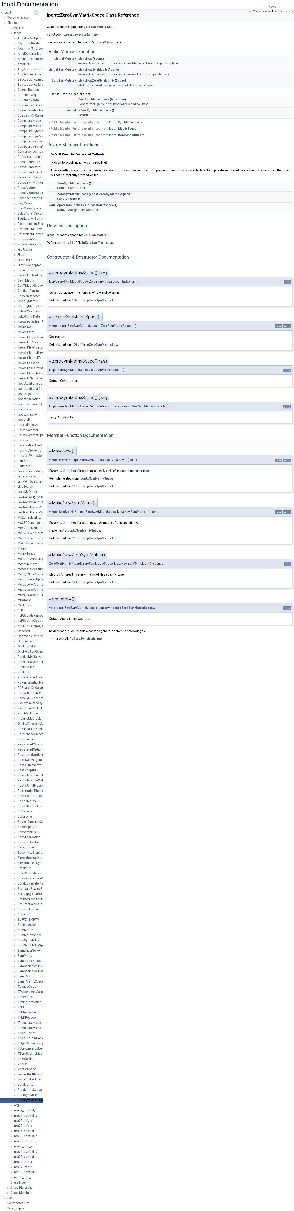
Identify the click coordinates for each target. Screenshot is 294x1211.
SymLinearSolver (29, 950)
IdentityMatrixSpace (32, 306)
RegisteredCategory (32, 744)
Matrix (22, 548)
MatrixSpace (26, 553)
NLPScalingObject (30, 620)
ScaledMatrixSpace (31, 806)
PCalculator (26, 667)
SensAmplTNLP (28, 832)
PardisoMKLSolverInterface (37, 656)
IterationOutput (28, 440)
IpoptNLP (24, 419)
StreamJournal (28, 909)
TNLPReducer (27, 1017)
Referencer (25, 739)
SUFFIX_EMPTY (28, 919)
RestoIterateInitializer (33, 775)
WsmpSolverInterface (33, 1079)
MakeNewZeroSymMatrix (96, 80)
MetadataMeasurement (34, 569)
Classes (13, 22)
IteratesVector (28, 430)
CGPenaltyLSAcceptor (33, 105)
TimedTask (26, 997)
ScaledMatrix (27, 801)
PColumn (24, 672)
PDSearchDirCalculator (33, 687)
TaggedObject (27, 986)
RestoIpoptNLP (28, 770)
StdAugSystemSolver (33, 894)
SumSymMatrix (28, 940)
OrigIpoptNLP (27, 646)
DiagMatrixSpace (29, 208)
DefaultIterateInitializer (34, 156)
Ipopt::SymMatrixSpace (125, 122)
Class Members (21, 1192)
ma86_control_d (25, 1131)
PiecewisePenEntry (31, 708)
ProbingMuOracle (30, 718)
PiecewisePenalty (30, 703)
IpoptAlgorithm (28, 394)
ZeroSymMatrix (28, 1095)
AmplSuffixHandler (30, 59)
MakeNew (85, 58)
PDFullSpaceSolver (30, 677)
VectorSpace (27, 1069)
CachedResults (28, 89)
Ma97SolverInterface (32, 543)
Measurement (27, 564)
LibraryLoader (27, 476)
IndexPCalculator (29, 311)
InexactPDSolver (29, 363)
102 (74, 300)
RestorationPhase (30, 790)
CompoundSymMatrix (33, 131)
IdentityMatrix (27, 301)
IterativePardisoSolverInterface (39, 445)
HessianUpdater (29, 296)
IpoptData (24, 409)
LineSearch (25, 486)
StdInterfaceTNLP (30, 899)
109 (74, 344)
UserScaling (26, 1058)
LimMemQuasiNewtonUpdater (39, 481)
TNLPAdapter (27, 1012)
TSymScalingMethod (32, 1053)
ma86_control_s (25, 1136)
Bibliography (15, 1208)
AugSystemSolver (30, 74)
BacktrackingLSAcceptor (35, 84)
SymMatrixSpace (30, 961)
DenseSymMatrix (30, 177)
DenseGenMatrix (29, 162)
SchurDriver (26, 816)
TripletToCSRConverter (34, 1038)
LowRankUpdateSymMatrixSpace (41, 512)
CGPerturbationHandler (34, 110)
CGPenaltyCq (27, 95)
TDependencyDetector (34, 991)
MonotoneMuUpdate (32, 579)
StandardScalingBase (33, 888)
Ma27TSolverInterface (33, 517)
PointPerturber (28, 713)
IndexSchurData (29, 316)
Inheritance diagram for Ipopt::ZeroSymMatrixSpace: (85, 42)
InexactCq (25, 327)
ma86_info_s (23, 1146)
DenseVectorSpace (31, 193)
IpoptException (28, 414)
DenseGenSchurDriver (33, 172)
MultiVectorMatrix (30, 584)
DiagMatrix (25, 203)
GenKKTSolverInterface (34, 275)
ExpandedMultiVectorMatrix (37, 229)
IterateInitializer (29, 425)
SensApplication (29, 837)
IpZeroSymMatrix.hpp (80, 34)
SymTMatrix (26, 976)
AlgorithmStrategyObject (35, 48)
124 (74, 582)
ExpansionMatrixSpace (34, 244)
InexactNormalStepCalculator (38, 352)
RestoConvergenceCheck (35, 760)
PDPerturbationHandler (34, 682)
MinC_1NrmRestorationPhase (38, 574)
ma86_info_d (23, 1141)
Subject (23, 914)
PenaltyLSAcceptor (31, 698)
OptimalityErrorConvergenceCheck (42, 636)
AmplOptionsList (29, 53)
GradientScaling (29, 290)
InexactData (26, 332)
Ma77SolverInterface (32, 533)
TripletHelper (27, 1033)
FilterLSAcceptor (29, 265)
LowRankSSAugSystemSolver (38, 502)
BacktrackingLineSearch (34, 79)
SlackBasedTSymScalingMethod (40, 863)
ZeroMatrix (25, 1084)
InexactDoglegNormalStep (36, 337)
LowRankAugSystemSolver (36, 497)
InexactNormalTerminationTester (41, 357)
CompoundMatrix (30, 120)
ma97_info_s (23, 1167)
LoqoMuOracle (28, 492)
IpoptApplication (29, 399)
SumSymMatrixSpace (33, 945)
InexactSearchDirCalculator (37, 373)
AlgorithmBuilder (29, 43)
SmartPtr (24, 868)
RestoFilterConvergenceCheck (39, 765)
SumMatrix (25, 930)
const (100, 58)
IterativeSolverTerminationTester (41, 450)
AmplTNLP (25, 64)
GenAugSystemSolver (33, 270)
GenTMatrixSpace (30, 285)
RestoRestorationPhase (34, 796)
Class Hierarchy (21, 1187)
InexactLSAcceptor (31, 342)
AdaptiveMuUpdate (31, 38)
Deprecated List (18, 1203)
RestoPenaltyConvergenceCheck (40, 785)
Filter (21, 254)
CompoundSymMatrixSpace (37, 136)
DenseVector (27, 187)
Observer (24, 631)
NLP (20, 610)
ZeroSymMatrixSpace (33, 1100)
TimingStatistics (29, 1002)
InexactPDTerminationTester (38, 368)
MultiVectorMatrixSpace (35, 589)
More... (111, 27)
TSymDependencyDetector (37, 1043)
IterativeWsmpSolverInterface (39, 455)
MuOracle (24, 600)
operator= (64, 205)
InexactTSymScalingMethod (37, 378)
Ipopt (7, 12)
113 (74, 486)
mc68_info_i (23, 1177)
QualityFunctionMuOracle (35, 723)
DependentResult (30, 198)
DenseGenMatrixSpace (34, 167)
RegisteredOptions (31, 754)
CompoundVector (30, 141)
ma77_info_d (23, 1120)
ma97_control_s (25, 1156)
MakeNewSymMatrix (92, 69)
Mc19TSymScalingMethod (36, 559)
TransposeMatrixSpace (34, 1028)
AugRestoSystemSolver (34, 69)
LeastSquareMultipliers (34, 471)
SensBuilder (26, 847)
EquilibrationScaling (31, 218)
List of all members (283, 11)
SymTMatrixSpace (31, 981)
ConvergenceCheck (31, 151)
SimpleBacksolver (30, 857)
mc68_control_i (25, 1172)
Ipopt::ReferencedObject (126, 135)
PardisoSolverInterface (34, 662)
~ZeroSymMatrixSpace (94, 110)
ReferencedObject (30, 734)
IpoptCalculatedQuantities (36, 404)
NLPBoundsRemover (32, 615)
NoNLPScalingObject (32, 626)
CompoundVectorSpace (34, 146)
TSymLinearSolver (30, 1048)
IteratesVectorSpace (32, 435)
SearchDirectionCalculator (36, 821)
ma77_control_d (25, 1110)
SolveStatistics (28, 873)
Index (115, 99)
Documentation (18, 17)
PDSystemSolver (29, 693)
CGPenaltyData (28, 100)
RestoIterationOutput (33, 780)
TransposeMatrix (30, 1022)
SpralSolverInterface (32, 883)
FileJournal (25, 249)
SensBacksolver (29, 842)
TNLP (21, 1007)
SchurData (25, 811)
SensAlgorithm (28, 827)
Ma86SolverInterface (32, 538)
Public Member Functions (259, 11)
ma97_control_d (25, 1151)
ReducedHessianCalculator (36, 729)
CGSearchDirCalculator (33, 115)
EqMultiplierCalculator (33, 213)
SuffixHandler (27, 924)
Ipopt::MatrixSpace (122, 128)
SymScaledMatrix (30, 966)
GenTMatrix (26, 280)
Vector (22, 1064)
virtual (59, 58)
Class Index (18, 1182)
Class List (17, 28)
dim (122, 99)
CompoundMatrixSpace (34, 126)
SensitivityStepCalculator (35, 852)
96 (71, 242)
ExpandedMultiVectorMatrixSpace (41, 234)
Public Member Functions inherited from (96, 122)
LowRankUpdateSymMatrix (36, 507)
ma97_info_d (23, 1162)
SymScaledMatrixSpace (34, 971)
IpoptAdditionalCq (30, 383)
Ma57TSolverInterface (33, 528)
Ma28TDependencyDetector (37, 522)
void (52, 205)
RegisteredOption (30, 749)
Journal (23, 461)
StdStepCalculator (30, 904)
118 (74, 538)
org (16, 1105)
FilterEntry (25, 260)
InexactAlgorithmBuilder (34, 321)
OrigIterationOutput (31, 651)
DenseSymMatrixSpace (34, 182)
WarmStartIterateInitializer (36, 1074)
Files (10, 1198)
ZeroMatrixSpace (30, 1089)
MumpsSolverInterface (34, 595)
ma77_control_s (25, 1115)
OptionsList (26, 641)
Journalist (25, 466)
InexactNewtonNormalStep (36, 347)
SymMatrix (25, 955)
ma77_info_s (23, 1125)
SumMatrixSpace (30, 935)
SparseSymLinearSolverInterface (41, 878)
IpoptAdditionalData (31, 388)
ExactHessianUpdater (33, 223)
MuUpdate (25, 605)
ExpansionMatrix (29, 239)
